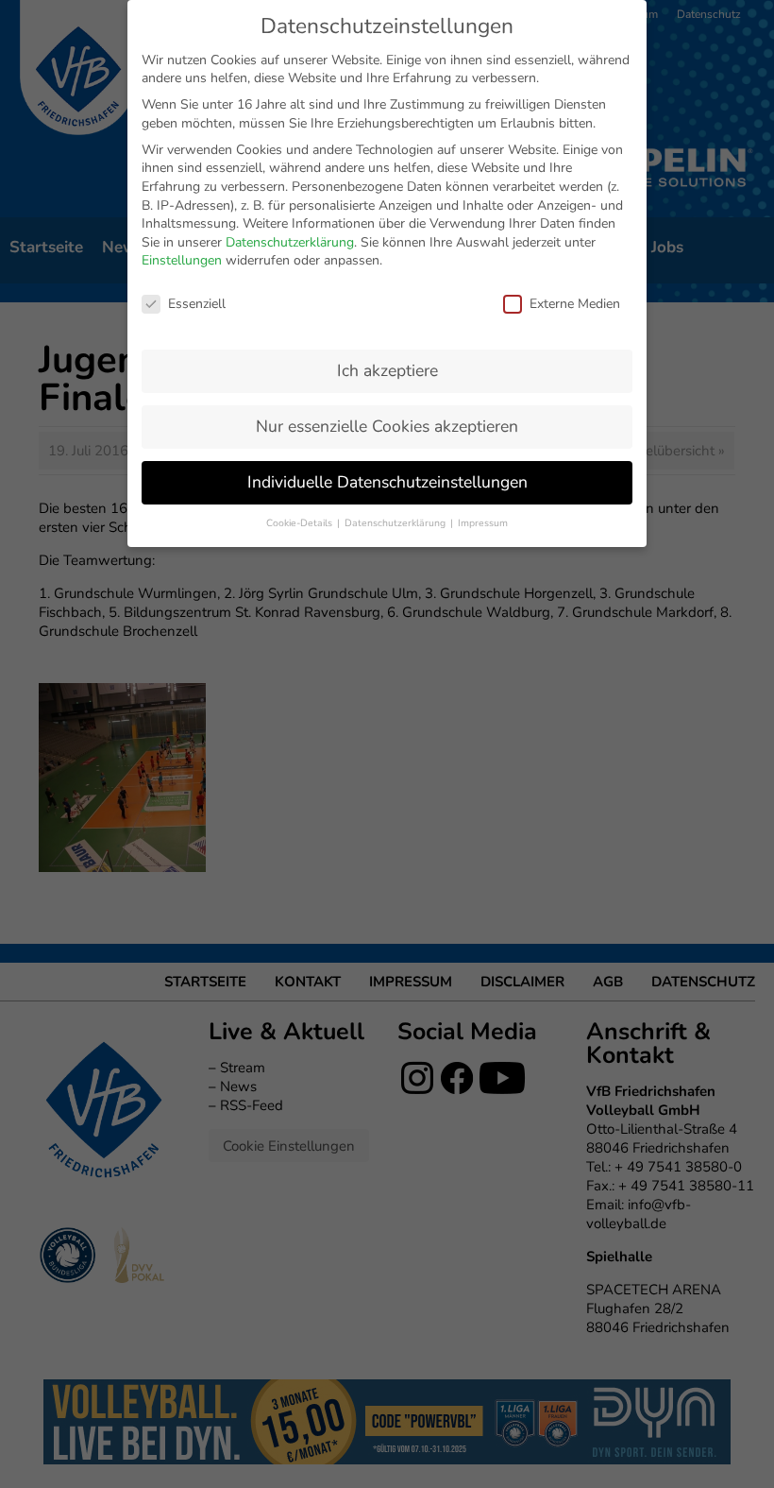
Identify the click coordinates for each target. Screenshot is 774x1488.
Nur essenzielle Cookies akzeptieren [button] (387, 426)
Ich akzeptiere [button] (387, 370)
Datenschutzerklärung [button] (396, 523)
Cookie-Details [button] (300, 523)
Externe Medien (575, 304)
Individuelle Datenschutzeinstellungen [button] (387, 481)
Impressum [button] (483, 523)
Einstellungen (182, 260)
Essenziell (197, 304)
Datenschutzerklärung (290, 242)
